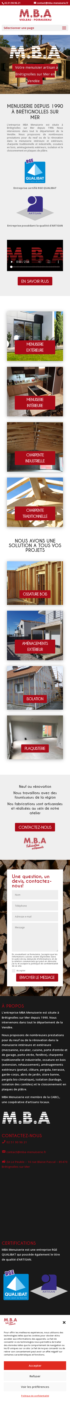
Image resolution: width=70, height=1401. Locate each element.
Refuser (35, 1376)
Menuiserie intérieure (35, 402)
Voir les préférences (35, 1387)
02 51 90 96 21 (16, 1142)
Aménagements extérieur (35, 646)
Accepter (35, 1365)
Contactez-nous (35, 827)
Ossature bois (35, 594)
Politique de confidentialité (35, 1395)
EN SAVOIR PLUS (35, 281)
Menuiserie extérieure (35, 347)
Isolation (35, 699)
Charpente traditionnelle (35, 513)
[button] (64, 1322)
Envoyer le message (37, 977)
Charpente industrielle (35, 458)
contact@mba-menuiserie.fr (26, 1152)
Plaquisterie (35, 748)
